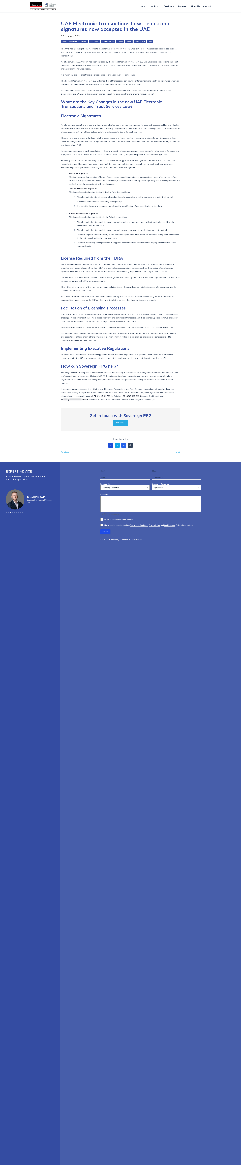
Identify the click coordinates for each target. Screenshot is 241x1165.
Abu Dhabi (94, 41)
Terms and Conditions (139, 525)
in (124, 445)
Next (177, 452)
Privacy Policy (154, 525)
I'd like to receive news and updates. (119, 519)
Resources (182, 6)
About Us (195, 6)
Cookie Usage (169, 525)
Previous (65, 452)
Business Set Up (108, 41)
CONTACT (120, 423)
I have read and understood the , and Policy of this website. (148, 525)
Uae (150, 41)
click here (138, 539)
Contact (207, 6)
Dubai (129, 41)
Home (142, 6)
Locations (153, 6)
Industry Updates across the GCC (74, 41)
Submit (105, 532)
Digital (120, 41)
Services (168, 6)
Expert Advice (140, 41)
